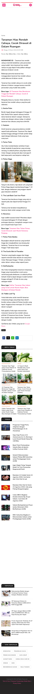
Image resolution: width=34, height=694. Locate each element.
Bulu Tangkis (25, 667)
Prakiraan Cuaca (20, 651)
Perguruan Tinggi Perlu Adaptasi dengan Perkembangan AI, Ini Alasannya (21, 428)
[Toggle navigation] (4, 5)
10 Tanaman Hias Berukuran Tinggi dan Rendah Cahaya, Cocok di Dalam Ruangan (15, 93)
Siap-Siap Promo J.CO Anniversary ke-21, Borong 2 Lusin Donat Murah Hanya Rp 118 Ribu (22, 438)
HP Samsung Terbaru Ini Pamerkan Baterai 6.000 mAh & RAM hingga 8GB (21, 603)
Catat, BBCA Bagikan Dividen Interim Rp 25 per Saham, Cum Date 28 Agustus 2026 (21, 498)
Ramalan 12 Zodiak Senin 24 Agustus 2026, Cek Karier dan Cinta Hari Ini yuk (23, 477)
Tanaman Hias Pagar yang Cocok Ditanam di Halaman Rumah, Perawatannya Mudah (9, 368)
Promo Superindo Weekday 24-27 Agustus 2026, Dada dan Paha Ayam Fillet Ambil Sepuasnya (22, 622)
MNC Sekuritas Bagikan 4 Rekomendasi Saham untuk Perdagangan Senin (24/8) (22, 517)
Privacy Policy (17, 683)
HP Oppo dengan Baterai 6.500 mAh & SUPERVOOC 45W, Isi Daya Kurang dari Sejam (21, 612)
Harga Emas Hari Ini (22, 659)
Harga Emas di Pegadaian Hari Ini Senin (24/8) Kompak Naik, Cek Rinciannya (22, 632)
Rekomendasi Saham (10, 667)
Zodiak (5, 663)
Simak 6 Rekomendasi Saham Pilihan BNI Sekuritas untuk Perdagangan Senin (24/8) (22, 458)
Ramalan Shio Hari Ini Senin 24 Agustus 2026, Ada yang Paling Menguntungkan (22, 487)
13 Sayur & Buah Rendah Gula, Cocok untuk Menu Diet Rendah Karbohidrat (23, 368)
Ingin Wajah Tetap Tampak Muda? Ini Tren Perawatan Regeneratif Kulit (22, 467)
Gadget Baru (7, 659)
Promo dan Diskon (9, 655)
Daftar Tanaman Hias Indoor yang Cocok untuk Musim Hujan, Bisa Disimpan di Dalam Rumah (15, 287)
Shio (13, 663)
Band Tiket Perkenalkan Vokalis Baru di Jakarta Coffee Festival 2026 (21, 447)
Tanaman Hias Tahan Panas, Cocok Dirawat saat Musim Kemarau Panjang (15, 230)
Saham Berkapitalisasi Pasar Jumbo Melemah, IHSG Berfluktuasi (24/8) (23, 507)
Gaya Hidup (23, 655)
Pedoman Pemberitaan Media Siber (21, 681)
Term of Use (6, 681)
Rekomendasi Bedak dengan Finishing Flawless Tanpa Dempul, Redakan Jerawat (20, 593)
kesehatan (6, 651)
